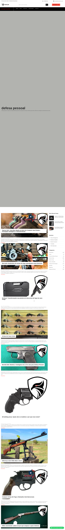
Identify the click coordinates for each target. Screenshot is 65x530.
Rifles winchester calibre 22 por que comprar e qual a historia (20, 525)
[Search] (47, 5)
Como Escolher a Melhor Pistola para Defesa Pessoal (59, 222)
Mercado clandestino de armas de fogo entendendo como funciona (22, 263)
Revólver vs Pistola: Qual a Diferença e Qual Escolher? (59, 216)
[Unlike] (46, 214)
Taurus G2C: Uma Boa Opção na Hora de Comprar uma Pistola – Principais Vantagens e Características (21, 231)
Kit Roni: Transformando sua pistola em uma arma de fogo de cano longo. (22, 298)
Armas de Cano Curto (8, 336)
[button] (57, 528)
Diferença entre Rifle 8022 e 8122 (12, 460)
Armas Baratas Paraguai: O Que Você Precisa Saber (59, 228)
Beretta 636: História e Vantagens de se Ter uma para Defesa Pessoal (23, 364)
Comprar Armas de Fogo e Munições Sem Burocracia (18, 497)
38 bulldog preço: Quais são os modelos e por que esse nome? (21, 417)
